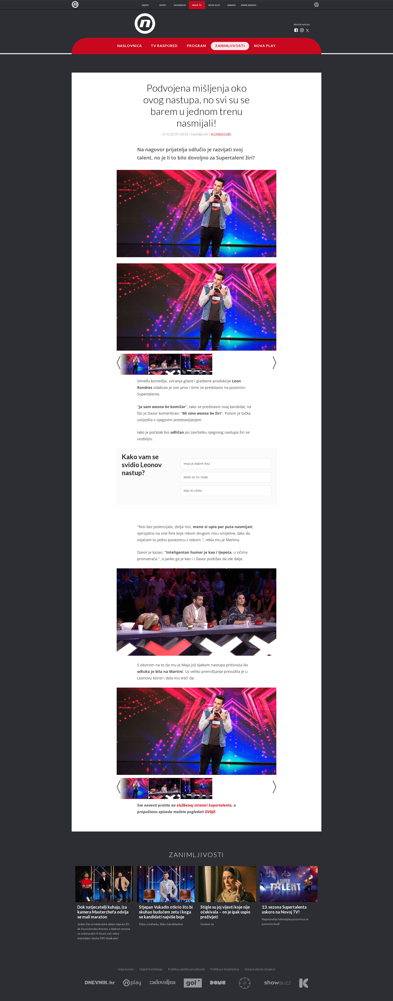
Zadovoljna (162, 983)
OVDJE (210, 811)
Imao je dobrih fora (197, 464)
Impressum (126, 969)
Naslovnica (129, 46)
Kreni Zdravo (303, 983)
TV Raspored (164, 46)
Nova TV (76, 4)
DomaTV (217, 983)
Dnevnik (100, 983)
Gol (193, 983)
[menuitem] (316, 4)
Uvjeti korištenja (150, 969)
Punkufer (245, 983)
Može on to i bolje (196, 477)
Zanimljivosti (230, 46)
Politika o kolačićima (224, 969)
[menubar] (316, 5)
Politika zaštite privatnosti (186, 969)
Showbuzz (277, 983)
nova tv (197, 5)
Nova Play (265, 46)
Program (196, 46)
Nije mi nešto (193, 491)
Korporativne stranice (260, 969)
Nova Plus (132, 983)
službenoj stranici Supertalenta (204, 805)
